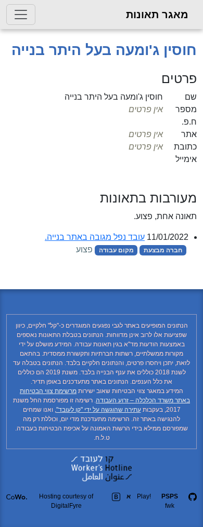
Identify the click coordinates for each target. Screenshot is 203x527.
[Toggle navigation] (20, 14)
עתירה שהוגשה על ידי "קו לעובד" (98, 409)
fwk (169, 501)
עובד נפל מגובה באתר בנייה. (95, 237)
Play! (144, 496)
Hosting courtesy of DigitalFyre (66, 501)
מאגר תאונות (157, 14)
